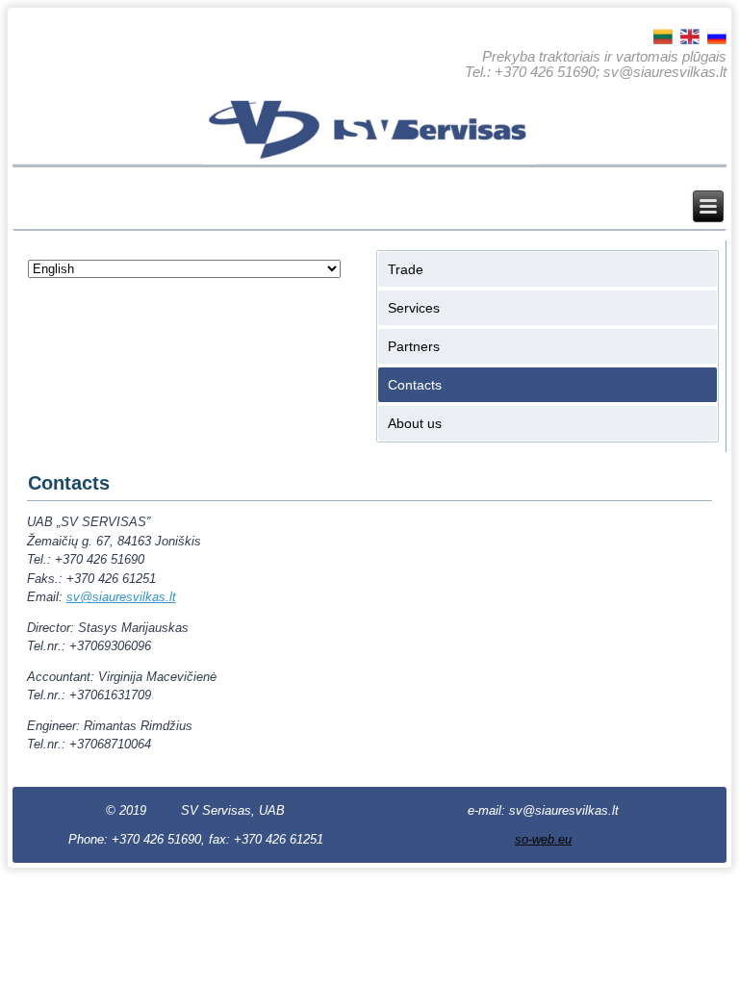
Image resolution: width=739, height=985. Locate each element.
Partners (414, 346)
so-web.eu (543, 839)
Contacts (415, 384)
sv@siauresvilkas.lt (121, 597)
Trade (405, 269)
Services (414, 308)
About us (415, 423)
